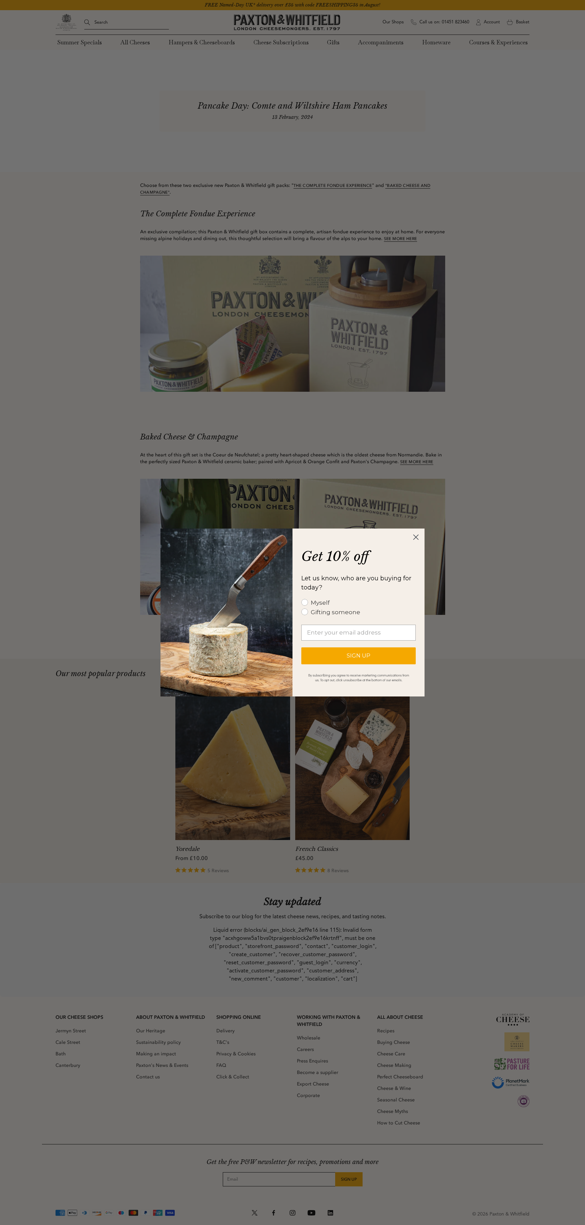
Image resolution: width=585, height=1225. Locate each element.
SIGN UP (358, 655)
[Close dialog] (416, 537)
